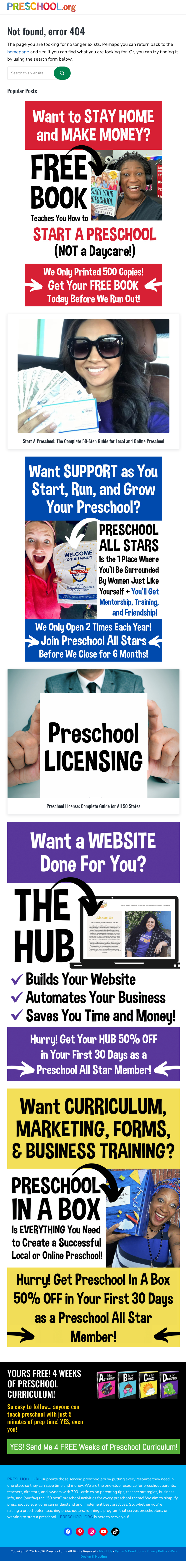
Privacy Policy (156, 1551)
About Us (105, 1551)
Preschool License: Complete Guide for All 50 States (93, 806)
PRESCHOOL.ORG (76, 1517)
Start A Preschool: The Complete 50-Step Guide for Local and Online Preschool (93, 441)
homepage (18, 52)
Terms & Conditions (129, 1551)
